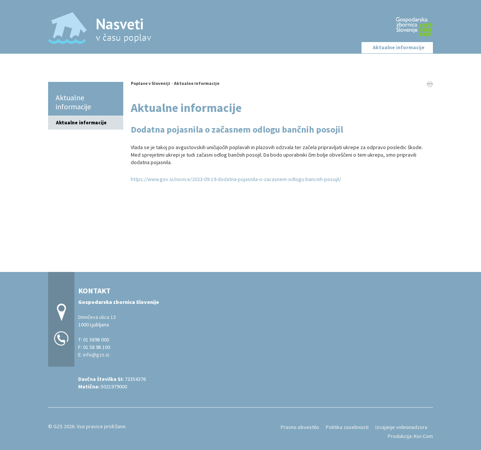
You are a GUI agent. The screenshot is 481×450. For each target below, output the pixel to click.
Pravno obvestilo (300, 427)
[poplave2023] (240, 25)
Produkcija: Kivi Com (410, 436)
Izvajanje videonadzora (401, 427)
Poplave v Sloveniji (150, 83)
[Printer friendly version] (430, 83)
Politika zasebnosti (347, 427)
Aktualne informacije (399, 47)
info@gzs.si (96, 354)
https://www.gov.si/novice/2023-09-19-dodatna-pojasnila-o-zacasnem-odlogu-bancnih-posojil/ (236, 179)
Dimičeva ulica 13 (97, 317)
